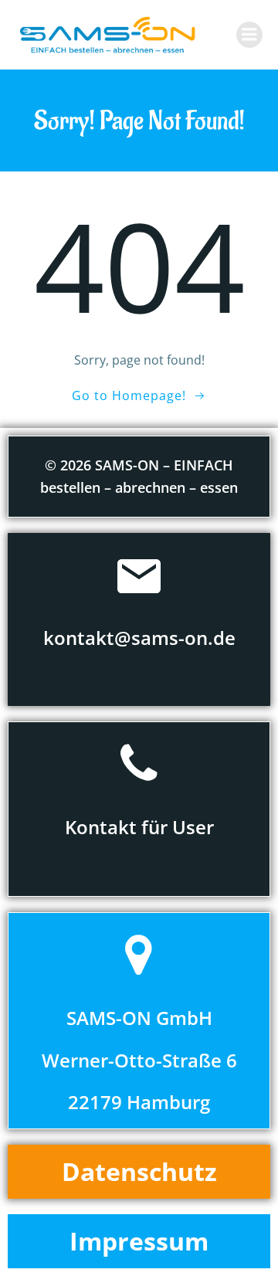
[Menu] (249, 35)
